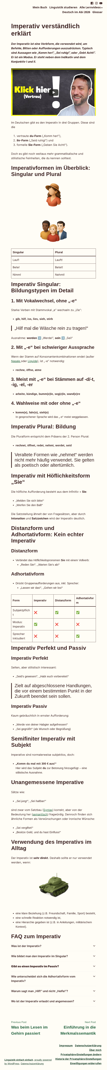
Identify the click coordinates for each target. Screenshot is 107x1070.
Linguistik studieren (63, 7)
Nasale (16, 361)
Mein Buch (40, 7)
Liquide (32, 361)
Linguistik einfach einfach (18, 1060)
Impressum (66, 1045)
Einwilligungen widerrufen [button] (85, 1063)
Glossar (97, 12)
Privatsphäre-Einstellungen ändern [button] (81, 1054)
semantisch (40, 814)
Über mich (95, 1050)
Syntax (48, 810)
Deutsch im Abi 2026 (76, 12)
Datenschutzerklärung (88, 1045)
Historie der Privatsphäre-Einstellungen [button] (78, 1059)
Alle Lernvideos (90, 7)
